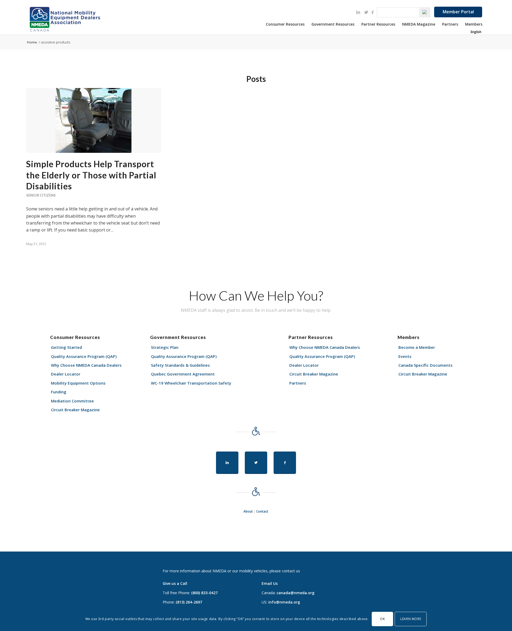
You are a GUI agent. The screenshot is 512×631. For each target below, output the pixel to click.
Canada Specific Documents (425, 365)
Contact (262, 511)
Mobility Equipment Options (78, 383)
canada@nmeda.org (295, 592)
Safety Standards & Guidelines (180, 365)
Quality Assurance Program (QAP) (84, 356)
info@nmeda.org (284, 602)
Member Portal (458, 12)
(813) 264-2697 (189, 602)
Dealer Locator (65, 374)
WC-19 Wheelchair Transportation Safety (191, 383)
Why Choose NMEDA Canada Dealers (86, 365)
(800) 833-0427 (204, 592)
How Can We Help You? (256, 295)
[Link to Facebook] (372, 12)
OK (382, 619)
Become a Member (416, 347)
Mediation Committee (72, 401)
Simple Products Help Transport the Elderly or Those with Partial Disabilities (91, 175)
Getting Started (66, 347)
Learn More (410, 619)
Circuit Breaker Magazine (75, 409)
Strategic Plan (164, 347)
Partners (297, 383)
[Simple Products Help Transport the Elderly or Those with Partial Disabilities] (93, 120)
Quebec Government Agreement (183, 374)
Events (404, 356)
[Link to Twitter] (366, 12)
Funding (58, 391)
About (248, 511)
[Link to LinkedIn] (358, 12)
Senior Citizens (41, 195)
